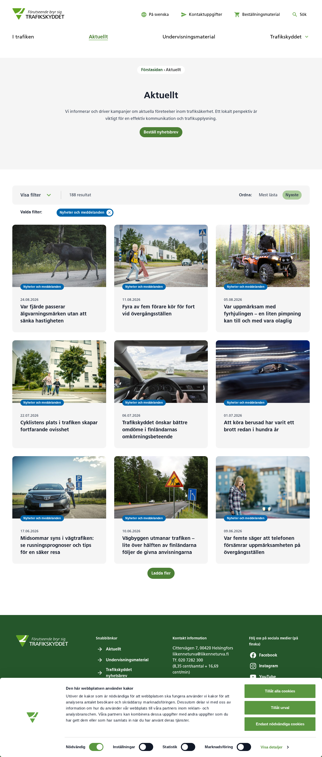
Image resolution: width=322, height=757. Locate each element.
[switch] (146, 747)
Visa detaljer (272, 747)
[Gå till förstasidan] (38, 14)
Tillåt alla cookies (280, 691)
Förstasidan (152, 69)
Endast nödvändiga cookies (280, 724)
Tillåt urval (280, 707)
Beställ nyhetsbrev (161, 132)
